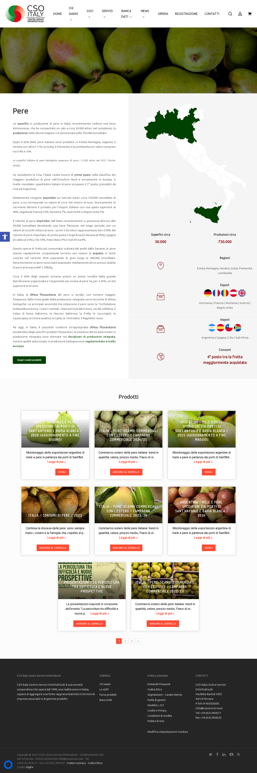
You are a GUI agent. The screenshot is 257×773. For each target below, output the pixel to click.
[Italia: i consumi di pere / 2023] (55, 504)
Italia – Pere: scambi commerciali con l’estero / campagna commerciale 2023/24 (128, 510)
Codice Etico (155, 689)
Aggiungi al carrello (126, 472)
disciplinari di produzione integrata (91, 336)
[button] (5, 237)
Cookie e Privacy (157, 710)
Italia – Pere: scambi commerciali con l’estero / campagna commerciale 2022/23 (165, 586)
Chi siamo (105, 684)
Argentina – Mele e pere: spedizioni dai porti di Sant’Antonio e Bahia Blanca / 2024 (201, 508)
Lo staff (104, 689)
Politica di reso (156, 721)
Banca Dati (106, 699)
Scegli (62, 472)
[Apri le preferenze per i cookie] (8, 768)
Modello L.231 (156, 705)
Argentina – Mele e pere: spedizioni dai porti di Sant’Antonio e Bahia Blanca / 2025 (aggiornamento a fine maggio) (201, 431)
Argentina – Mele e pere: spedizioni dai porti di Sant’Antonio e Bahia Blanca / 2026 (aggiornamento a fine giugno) (55, 431)
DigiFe (29, 767)
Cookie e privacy (76, 763)
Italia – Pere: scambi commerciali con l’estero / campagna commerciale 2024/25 (128, 435)
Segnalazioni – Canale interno (165, 694)
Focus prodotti (108, 694)
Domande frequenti (159, 684)
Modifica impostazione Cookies (168, 731)
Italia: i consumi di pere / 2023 (55, 515)
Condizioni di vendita (160, 715)
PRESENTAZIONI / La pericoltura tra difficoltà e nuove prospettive (92, 586)
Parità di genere (157, 699)
